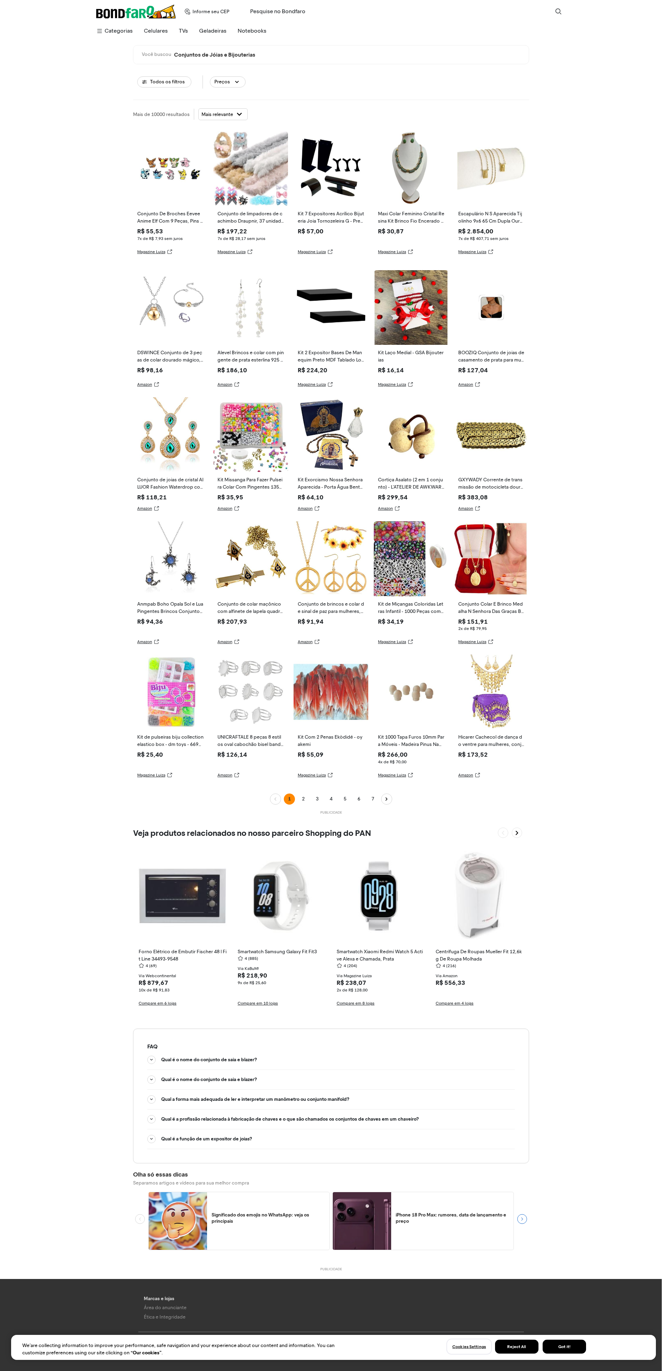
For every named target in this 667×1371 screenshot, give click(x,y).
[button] (228, 82)
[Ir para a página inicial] (136, 11)
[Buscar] (558, 11)
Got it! (564, 1346)
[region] (333, 1347)
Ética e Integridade (165, 1317)
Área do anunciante (165, 1308)
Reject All (516, 1346)
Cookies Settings (469, 1346)
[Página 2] (386, 799)
